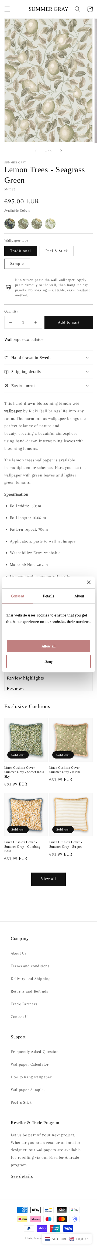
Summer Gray (41, 1238)
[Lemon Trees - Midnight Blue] (9, 223)
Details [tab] (48, 596)
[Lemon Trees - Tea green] (50, 223)
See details (22, 1176)
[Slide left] (36, 151)
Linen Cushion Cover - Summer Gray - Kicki (65, 770)
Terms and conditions (30, 966)
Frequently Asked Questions (35, 1051)
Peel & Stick (57, 251)
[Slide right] (61, 151)
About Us (18, 953)
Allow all (49, 646)
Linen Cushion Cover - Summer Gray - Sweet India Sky (24, 772)
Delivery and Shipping (30, 978)
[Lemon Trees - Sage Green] (36, 223)
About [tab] (79, 596)
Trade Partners (24, 1004)
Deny (48, 661)
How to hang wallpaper (31, 1077)
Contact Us (20, 1016)
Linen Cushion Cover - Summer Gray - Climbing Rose (22, 846)
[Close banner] (89, 582)
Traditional (20, 251)
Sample (17, 263)
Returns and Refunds (29, 991)
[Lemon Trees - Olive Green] (23, 223)
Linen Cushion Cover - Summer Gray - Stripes (65, 844)
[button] (7, 9)
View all (48, 878)
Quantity (11, 311)
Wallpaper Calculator (23, 339)
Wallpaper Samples (28, 1089)
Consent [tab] (17, 596)
